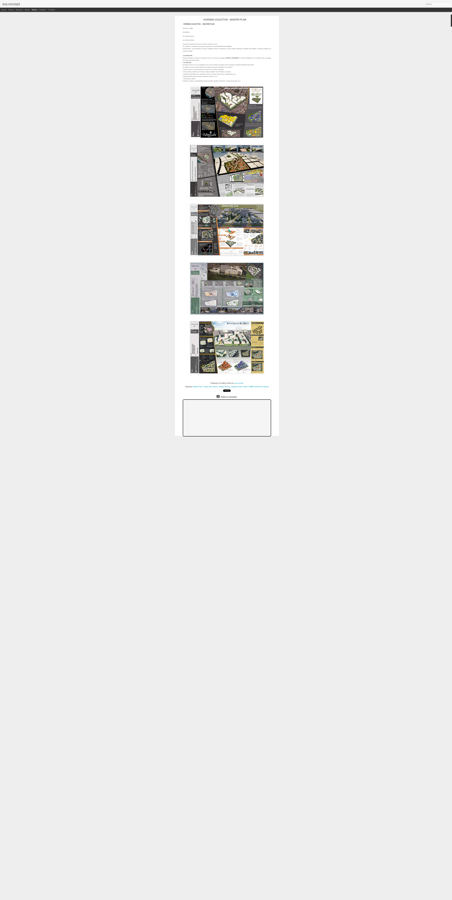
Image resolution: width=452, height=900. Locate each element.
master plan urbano (210, 386)
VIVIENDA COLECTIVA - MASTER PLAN (224, 19)
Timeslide (51, 9)
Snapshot (42, 9)
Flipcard (11, 9)
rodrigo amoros (224, 386)
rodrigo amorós (236, 386)
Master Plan (197, 386)
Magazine (19, 9)
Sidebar (34, 9)
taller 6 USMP (248, 386)
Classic (3, 9)
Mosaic (27, 9)
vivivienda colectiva (261, 386)
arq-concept (238, 383)
